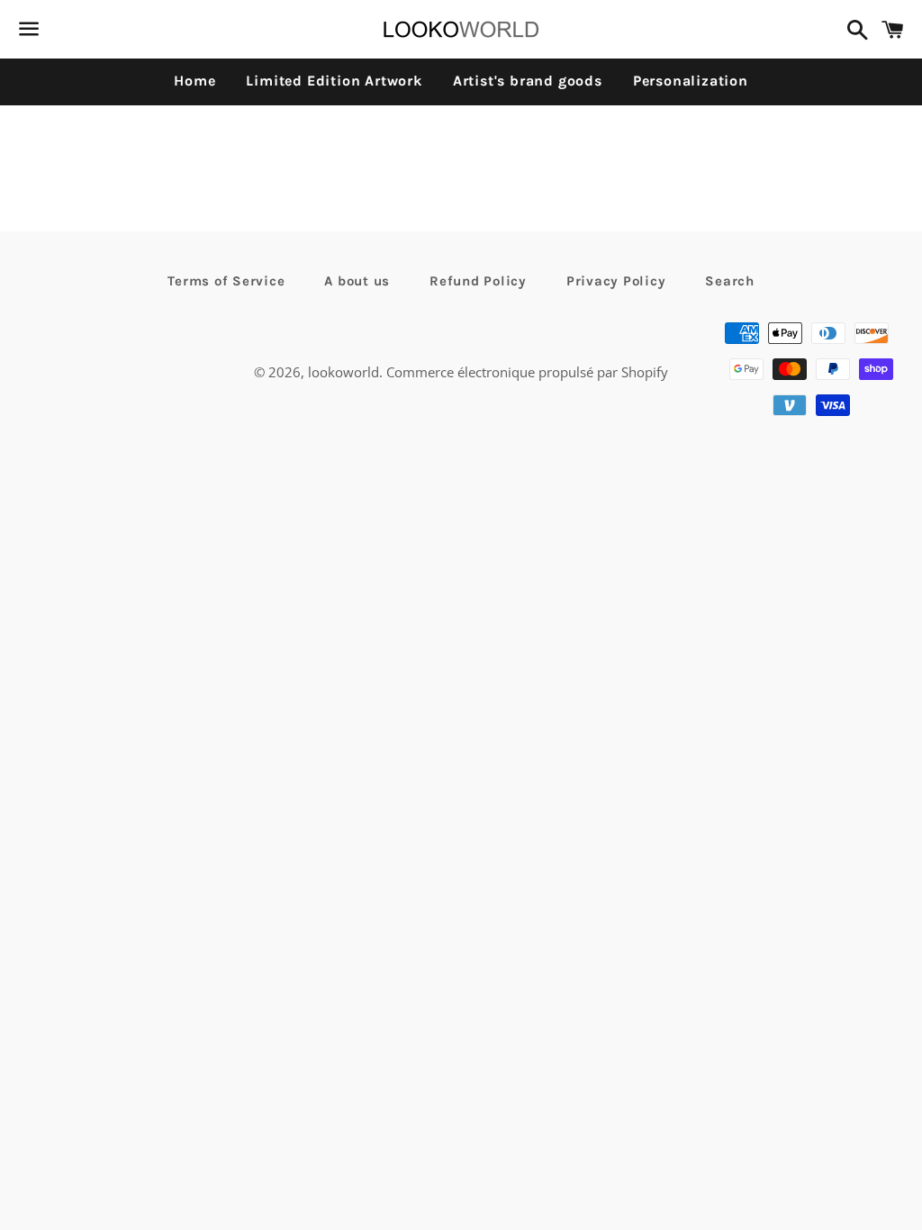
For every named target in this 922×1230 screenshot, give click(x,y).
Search (730, 281)
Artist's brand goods (527, 80)
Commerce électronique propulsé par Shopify (527, 372)
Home (194, 80)
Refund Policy (478, 281)
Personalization (690, 80)
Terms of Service (226, 281)
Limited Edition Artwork (333, 80)
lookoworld (343, 372)
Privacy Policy (616, 281)
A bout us (357, 281)
